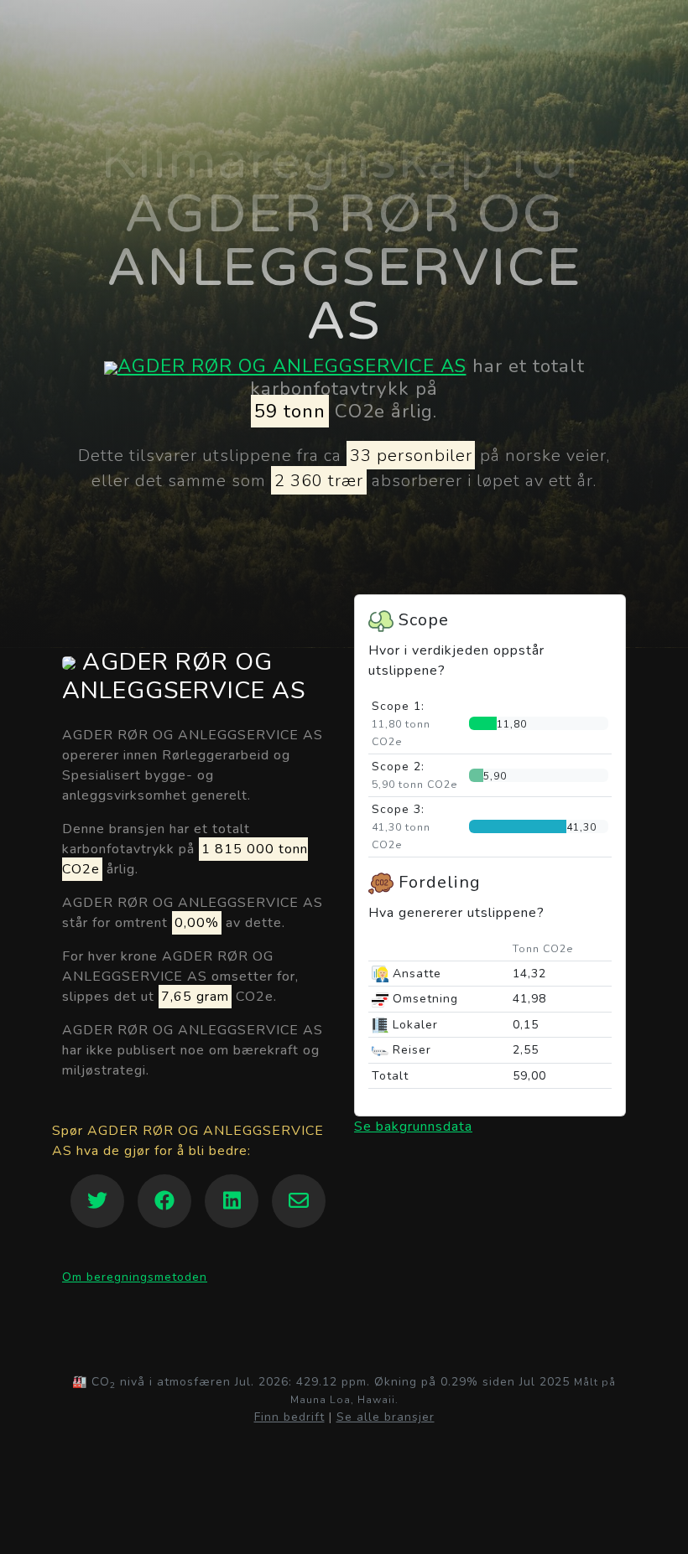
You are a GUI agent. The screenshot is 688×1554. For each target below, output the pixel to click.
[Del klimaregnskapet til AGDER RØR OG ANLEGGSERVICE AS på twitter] (97, 1201)
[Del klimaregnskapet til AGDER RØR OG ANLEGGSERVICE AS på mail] (299, 1201)
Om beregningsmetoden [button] (134, 1277)
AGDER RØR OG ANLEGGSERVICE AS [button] (183, 677)
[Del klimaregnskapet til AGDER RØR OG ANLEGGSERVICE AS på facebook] (164, 1201)
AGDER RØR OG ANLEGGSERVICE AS (291, 366)
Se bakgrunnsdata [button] (413, 1126)
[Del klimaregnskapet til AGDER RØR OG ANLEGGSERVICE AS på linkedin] (231, 1201)
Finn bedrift (289, 1417)
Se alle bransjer (385, 1417)
